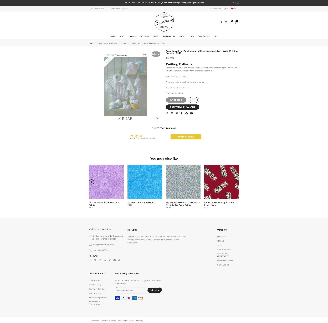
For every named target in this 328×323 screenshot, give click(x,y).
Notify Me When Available (182, 107)
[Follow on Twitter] (95, 260)
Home (91, 43)
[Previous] (91, 181)
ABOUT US (221, 236)
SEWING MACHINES (225, 260)
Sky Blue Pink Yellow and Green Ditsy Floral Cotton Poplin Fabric (183, 203)
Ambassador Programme (94, 302)
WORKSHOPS (203, 36)
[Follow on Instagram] (100, 260)
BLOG (219, 245)
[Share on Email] (191, 113)
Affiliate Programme (98, 297)
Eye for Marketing (136, 321)
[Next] (236, 181)
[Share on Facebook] (167, 113)
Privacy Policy (95, 284)
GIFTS (182, 36)
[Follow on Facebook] (90, 260)
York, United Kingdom (221, 8)
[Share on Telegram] (186, 113)
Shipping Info (95, 280)
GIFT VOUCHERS (224, 249)
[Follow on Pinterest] (110, 260)
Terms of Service (96, 289)
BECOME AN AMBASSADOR (223, 254)
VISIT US (220, 241)
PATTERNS (144, 36)
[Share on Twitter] (172, 113)
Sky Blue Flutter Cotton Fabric (141, 202)
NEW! (122, 36)
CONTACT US (223, 265)
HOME (112, 36)
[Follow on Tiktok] (119, 260)
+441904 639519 (97, 8)
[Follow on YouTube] (114, 260)
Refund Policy (95, 293)
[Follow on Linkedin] (105, 260)
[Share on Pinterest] (177, 113)
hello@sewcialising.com (118, 8)
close (92, 3)
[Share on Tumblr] (182, 113)
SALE (216, 36)
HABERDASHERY (168, 36)
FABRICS (132, 36)
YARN (155, 36)
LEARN (191, 36)
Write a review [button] (186, 136)
